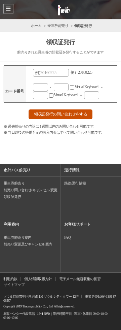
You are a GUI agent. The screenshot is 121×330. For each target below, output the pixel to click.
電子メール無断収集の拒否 (80, 279)
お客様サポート (77, 224)
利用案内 (11, 224)
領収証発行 (12, 197)
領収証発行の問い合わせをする (60, 114)
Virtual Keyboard (67, 95)
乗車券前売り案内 (17, 237)
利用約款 (10, 279)
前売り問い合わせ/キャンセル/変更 (30, 190)
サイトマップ (14, 285)
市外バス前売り (17, 170)
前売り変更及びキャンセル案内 (28, 244)
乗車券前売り (14, 183)
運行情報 (71, 170)
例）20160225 (80, 72)
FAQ (67, 237)
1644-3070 (43, 314)
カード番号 (14, 91)
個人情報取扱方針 (38, 279)
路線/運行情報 (75, 183)
